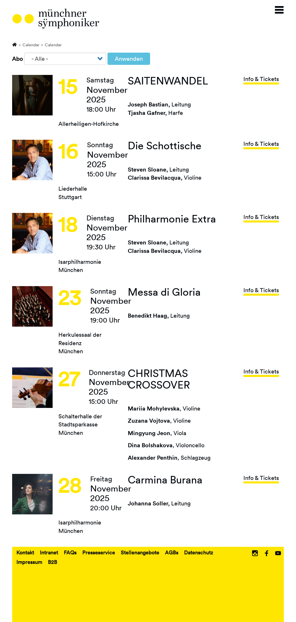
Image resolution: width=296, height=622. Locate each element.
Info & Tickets (261, 79)
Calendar (31, 44)
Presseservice (98, 552)
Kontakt (25, 552)
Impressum (29, 562)
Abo (17, 58)
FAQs (70, 552)
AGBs (171, 552)
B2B (52, 562)
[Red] (55, 19)
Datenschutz (198, 552)
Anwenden (129, 58)
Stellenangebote (140, 552)
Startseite (14, 44)
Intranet (49, 552)
